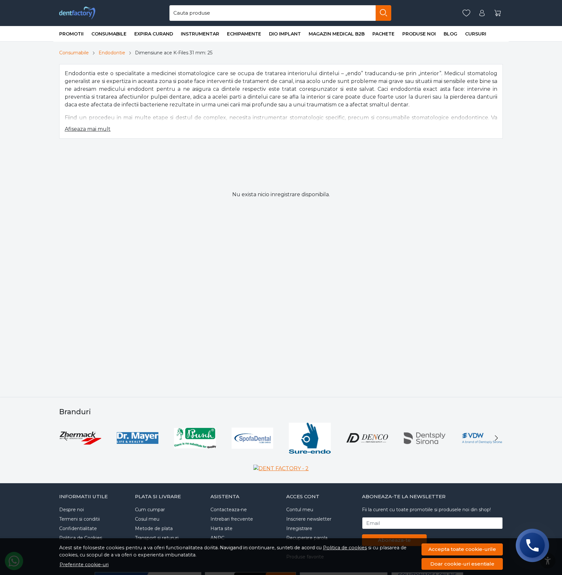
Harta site (221, 528)
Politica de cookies (345, 548)
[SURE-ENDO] (310, 450)
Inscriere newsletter (308, 519)
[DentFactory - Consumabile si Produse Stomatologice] (77, 13)
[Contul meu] (481, 13)
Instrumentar (200, 34)
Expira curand (153, 34)
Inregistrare (299, 528)
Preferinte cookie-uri (84, 565)
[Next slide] (496, 438)
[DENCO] (367, 450)
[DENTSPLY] (425, 450)
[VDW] (482, 450)
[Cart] (497, 13)
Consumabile (109, 34)
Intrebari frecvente (231, 519)
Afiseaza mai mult (88, 129)
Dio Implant (285, 34)
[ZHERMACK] (80, 450)
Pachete (383, 34)
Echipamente (244, 34)
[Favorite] (466, 13)
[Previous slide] (65, 438)
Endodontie (112, 53)
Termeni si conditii (79, 519)
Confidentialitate (78, 528)
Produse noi (419, 34)
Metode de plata (154, 528)
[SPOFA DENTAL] (253, 450)
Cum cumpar (150, 510)
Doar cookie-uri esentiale (462, 564)
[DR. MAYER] (138, 450)
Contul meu (299, 510)
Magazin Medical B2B (337, 34)
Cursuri (475, 34)
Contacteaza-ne (228, 510)
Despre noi (71, 510)
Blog (450, 34)
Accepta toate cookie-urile (462, 549)
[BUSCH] (195, 450)
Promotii (71, 34)
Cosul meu (147, 519)
